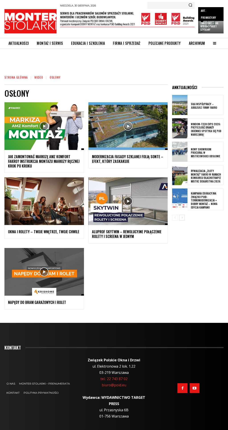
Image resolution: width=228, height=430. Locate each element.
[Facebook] (182, 388)
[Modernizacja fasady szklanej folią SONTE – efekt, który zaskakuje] (128, 126)
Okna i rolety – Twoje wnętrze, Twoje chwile (43, 231)
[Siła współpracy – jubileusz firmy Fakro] (179, 105)
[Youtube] (195, 388)
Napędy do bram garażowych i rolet (37, 302)
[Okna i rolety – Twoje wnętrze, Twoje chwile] (44, 201)
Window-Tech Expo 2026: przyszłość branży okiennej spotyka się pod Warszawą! (206, 129)
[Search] (190, 5)
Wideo (38, 77)
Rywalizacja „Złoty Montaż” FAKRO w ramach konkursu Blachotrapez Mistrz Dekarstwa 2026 (206, 176)
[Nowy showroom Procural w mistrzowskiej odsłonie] (179, 152)
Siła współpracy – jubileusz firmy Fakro (204, 105)
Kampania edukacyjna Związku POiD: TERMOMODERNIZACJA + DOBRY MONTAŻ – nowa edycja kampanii (204, 200)
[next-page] (182, 218)
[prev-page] (175, 218)
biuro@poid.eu (114, 385)
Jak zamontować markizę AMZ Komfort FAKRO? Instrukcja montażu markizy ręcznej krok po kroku (43, 161)
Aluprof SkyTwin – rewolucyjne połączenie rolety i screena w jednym (126, 234)
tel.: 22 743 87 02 (114, 378)
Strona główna (16, 77)
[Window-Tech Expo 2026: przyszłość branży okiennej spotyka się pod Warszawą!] (179, 128)
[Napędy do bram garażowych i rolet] (44, 272)
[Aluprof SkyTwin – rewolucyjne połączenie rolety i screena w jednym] (128, 201)
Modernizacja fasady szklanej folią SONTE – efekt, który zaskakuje (127, 159)
